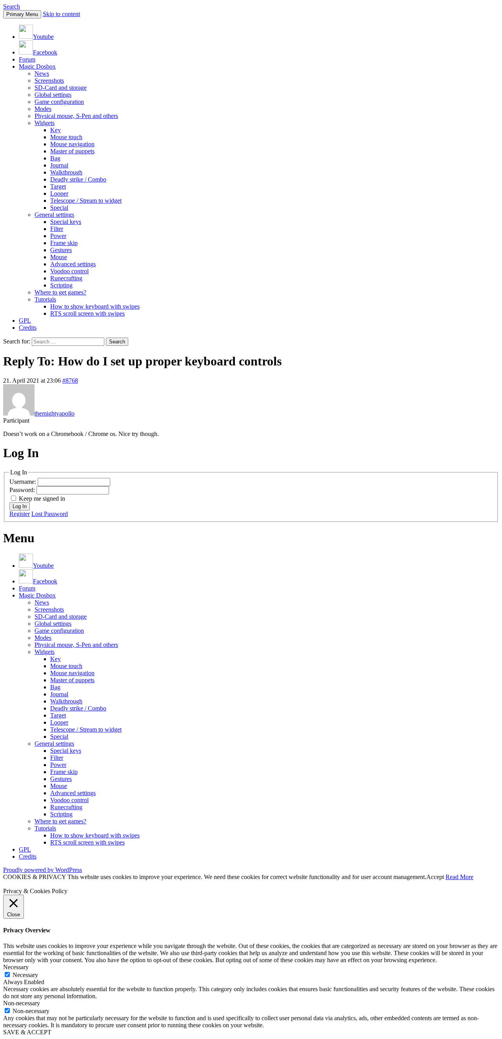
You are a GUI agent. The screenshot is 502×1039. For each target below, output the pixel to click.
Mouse (58, 257)
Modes (43, 108)
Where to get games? (60, 292)
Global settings (53, 94)
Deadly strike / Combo (78, 179)
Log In (20, 506)
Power (58, 236)
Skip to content (61, 14)
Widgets (45, 123)
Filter (56, 228)
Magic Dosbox (37, 66)
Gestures (61, 250)
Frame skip (64, 243)
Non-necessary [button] (21, 1003)
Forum (27, 59)
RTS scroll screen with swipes (87, 313)
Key (55, 130)
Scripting (61, 285)
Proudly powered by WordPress (42, 869)
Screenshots (49, 80)
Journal (59, 165)
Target (58, 186)
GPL (25, 320)
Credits (27, 327)
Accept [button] (435, 877)
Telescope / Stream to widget (86, 200)
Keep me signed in (42, 498)
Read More (459, 877)
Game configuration (59, 101)
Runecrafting (66, 278)
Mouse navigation (72, 144)
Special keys (65, 221)
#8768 (70, 380)
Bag (55, 158)
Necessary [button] (16, 967)
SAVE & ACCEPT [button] (27, 1032)
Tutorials (45, 299)
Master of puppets (72, 151)
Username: (23, 481)
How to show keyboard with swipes (95, 306)
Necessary (25, 975)
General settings (54, 214)
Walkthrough (66, 172)
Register (19, 513)
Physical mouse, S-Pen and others (76, 116)
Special (59, 207)
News (42, 73)
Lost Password (49, 513)
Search (11, 6)
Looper (59, 193)
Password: (22, 490)
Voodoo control (69, 271)
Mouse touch (66, 137)
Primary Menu (22, 14)
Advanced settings (73, 264)
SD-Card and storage (61, 87)
